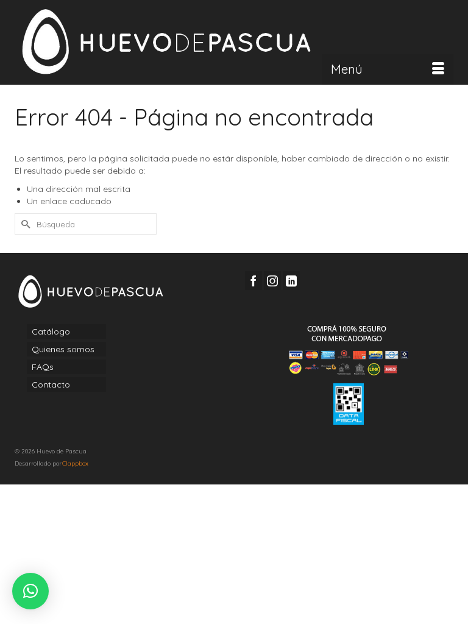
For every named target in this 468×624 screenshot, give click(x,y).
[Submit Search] (24, 224)
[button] (30, 591)
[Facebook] (253, 280)
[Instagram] (272, 280)
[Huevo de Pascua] (234, 42)
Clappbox (75, 463)
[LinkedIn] (291, 280)
